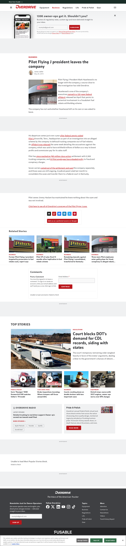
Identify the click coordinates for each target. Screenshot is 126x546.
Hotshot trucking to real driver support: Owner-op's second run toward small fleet (34, 416)
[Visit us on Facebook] (48, 507)
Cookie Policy (15, 544)
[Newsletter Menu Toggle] (115, 7)
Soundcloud (19, 429)
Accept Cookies (110, 540)
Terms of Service (66, 33)
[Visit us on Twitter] (53, 507)
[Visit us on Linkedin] (58, 507)
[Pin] (75, 214)
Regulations (78, 329)
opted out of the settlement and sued (57, 168)
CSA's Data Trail (43, 389)
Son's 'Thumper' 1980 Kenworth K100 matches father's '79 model (21, 394)
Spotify (40, 425)
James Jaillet (38, 72)
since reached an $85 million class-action (53, 156)
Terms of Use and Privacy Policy (67, 31)
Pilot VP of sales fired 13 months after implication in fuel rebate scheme (49, 259)
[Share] (59, 214)
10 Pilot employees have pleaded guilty (67, 159)
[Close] (123, 540)
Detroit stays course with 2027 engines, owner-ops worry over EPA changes (101, 394)
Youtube (31, 425)
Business (33, 57)
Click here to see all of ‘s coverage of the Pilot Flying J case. (58, 206)
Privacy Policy (55, 33)
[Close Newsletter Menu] (115, 15)
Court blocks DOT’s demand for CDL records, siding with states (90, 340)
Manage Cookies (82, 540)
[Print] (49, 214)
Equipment (95, 389)
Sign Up (16, 522)
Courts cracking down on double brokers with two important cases (74, 394)
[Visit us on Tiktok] (73, 507)
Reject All (96, 540)
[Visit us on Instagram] (68, 507)
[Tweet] (69, 214)
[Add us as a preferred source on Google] (54, 214)
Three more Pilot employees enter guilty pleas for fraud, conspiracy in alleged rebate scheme (103, 259)
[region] (63, 540)
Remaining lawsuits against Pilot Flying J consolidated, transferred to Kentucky (75, 259)
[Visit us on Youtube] (63, 507)
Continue (65, 287)
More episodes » (19, 421)
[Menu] (11, 7)
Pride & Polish (16, 389)
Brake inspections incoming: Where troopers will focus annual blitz (48, 394)
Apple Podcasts (20, 425)
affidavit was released (41, 144)
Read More (73, 428)
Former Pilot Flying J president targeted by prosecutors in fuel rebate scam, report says (21, 259)
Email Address (64, 276)
